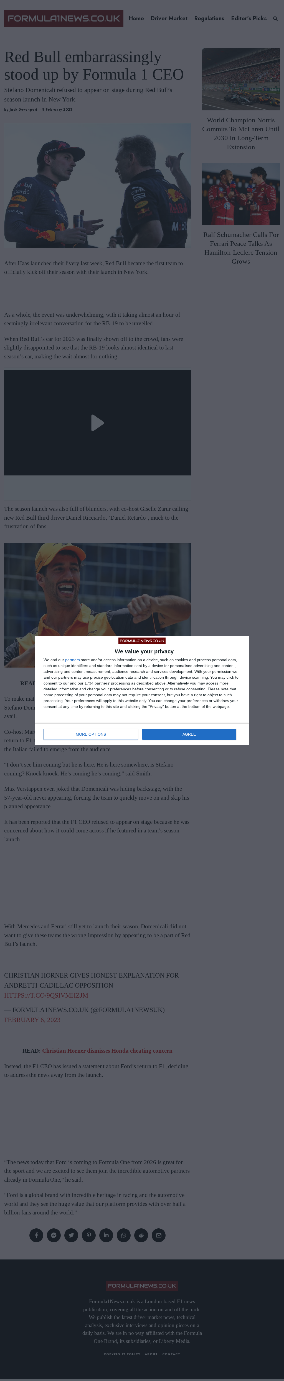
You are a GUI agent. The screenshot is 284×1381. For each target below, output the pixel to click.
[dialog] (142, 690)
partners (72, 660)
